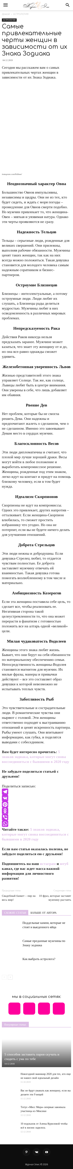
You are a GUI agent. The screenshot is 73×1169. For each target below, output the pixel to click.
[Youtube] (46, 1152)
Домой (6, 14)
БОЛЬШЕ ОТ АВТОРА (44, 912)
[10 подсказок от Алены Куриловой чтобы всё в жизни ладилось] (9, 1126)
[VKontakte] (36, 1152)
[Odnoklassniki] (36, 811)
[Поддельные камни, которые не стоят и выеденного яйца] (11, 927)
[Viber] (36, 817)
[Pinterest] (36, 804)
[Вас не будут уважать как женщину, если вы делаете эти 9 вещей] (9, 1093)
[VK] (36, 798)
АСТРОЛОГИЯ (20, 14)
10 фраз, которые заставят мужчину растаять (55, 897)
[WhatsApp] (36, 824)
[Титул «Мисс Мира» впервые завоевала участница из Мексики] (9, 1109)
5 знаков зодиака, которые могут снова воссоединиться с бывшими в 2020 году (35, 757)
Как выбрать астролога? (38, 959)
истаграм (48, 864)
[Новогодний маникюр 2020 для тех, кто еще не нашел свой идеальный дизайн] (9, 1077)
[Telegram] (36, 791)
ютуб (64, 864)
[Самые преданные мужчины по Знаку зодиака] (11, 945)
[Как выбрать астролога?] (11, 963)
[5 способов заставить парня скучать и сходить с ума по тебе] (36, 1049)
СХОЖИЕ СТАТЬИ (15, 912)
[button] (68, 5)
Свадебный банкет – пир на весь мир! (19, 897)
